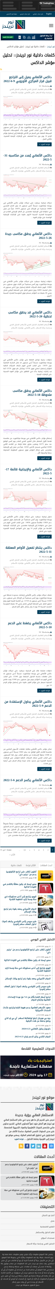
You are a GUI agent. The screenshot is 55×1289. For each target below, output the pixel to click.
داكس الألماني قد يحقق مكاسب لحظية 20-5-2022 (30, 314)
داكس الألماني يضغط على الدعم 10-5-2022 (30, 625)
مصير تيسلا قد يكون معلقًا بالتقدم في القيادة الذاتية (19, 885)
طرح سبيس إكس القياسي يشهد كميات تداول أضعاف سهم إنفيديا (19, 922)
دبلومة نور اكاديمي (12, 14)
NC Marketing (44, 86)
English (49, 13)
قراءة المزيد (19, 1139)
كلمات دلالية (16, 865)
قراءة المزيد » (44, 144)
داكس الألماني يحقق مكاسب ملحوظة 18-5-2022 (32, 393)
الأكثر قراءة (31, 865)
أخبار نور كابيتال (48, 1215)
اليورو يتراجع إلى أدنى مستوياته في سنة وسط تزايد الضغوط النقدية (20, 898)
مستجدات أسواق (47, 1238)
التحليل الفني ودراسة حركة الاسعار (40, 1243)
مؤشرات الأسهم (17, 92)
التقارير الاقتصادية (47, 1226)
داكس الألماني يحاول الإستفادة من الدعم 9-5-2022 (28, 704)
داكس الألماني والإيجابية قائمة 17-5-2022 (28, 471)
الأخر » (12, 855)
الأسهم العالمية (44, 89)
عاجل (52, 1221)
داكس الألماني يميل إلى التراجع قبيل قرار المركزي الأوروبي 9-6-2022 (28, 79)
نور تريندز (51, 46)
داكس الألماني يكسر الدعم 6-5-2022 (27, 780)
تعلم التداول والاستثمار (45, 1232)
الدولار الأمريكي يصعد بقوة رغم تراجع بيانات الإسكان (20, 910)
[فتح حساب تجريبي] (27, 37)
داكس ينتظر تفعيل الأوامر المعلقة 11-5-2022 (29, 550)
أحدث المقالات (46, 865)
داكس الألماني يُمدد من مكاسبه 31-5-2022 (27, 157)
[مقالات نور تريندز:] (1, 69)
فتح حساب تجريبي (25, 14)
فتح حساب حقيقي (38, 14)
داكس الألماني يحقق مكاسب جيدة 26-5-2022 (28, 236)
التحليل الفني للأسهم (28, 89)
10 (25, 850)
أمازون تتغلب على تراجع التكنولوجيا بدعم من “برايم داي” (21, 873)
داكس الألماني (29, 92)
